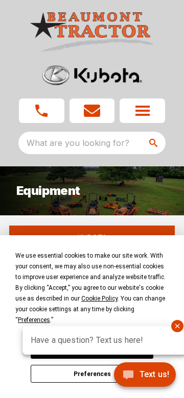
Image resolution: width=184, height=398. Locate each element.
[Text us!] (145, 375)
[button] (41, 110)
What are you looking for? (78, 143)
